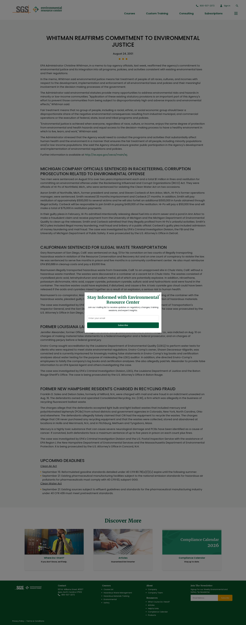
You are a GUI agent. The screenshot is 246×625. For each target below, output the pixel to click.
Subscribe (123, 325)
